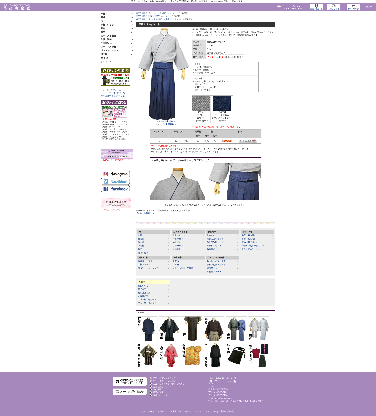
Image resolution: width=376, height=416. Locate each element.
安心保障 (157, 389)
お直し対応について (162, 386)
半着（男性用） (249, 235)
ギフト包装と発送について (165, 381)
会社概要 (162, 411)
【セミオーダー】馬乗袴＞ (163, 124)
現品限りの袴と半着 (216, 261)
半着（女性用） (249, 238)
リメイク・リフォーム (111, 90)
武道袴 (141, 245)
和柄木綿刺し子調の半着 (253, 245)
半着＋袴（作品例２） (148, 303)
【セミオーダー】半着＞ (163, 121)
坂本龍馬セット (214, 249)
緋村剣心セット (214, 235)
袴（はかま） (153, 13)
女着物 (176, 264)
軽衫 (140, 249)
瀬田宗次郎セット (215, 242)
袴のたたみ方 (144, 292)
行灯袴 (141, 238)
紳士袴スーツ (179, 242)
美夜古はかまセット (170, 13)
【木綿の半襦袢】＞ (145, 213)
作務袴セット (179, 238)
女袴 (140, 235)
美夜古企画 (140, 13)
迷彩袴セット (179, 245)
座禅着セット (179, 249)
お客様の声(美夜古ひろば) (113, 96)
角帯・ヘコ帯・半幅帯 (183, 268)
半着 (150, 16)
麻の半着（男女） (250, 242)
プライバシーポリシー (205, 411)
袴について (143, 285)
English (105, 57)
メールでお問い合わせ (132, 391)
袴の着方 (142, 289)
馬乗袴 (141, 242)
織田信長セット (214, 245)
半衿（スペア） (145, 264)
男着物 (176, 261)
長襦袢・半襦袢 (145, 261)
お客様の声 (143, 296)
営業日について (160, 395)
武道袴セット (179, 235)
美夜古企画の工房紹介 (181, 411)
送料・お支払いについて (164, 378)
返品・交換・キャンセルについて (168, 383)
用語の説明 (158, 392)
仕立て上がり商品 (155, 19)
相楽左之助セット (215, 238)
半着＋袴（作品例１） (148, 299)
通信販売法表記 (227, 411)
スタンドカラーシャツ (252, 249)
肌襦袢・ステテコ (215, 271)
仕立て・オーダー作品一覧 (113, 93)
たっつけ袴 (143, 252)
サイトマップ (108, 61)
